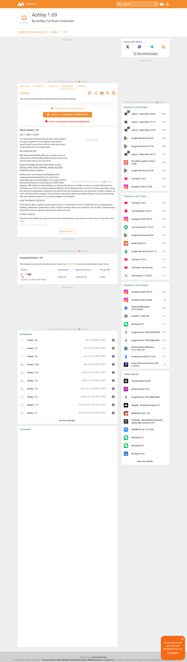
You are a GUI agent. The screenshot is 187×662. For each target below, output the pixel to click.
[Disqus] (67, 539)
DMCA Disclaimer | (96, 660)
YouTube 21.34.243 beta (142, 267)
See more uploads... (67, 420)
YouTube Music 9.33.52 (141, 211)
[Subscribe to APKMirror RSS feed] (163, 48)
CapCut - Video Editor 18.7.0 (143, 154)
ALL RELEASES (67, 86)
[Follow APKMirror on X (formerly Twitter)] (127, 48)
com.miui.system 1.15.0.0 (142, 227)
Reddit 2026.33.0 (138, 243)
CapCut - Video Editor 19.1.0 (143, 122)
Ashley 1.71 (32, 413)
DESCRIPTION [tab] (39, 86)
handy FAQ (71, 264)
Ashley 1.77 (32, 348)
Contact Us (108, 660)
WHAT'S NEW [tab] (24, 86)
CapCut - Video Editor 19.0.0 (143, 130)
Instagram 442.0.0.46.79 (141, 219)
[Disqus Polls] (67, 467)
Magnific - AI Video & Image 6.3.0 (145, 405)
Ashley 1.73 (32, 389)
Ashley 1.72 (32, 397)
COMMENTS (81, 86)
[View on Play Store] (101, 93)
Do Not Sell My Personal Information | (71, 660)
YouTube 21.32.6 (138, 259)
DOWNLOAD (52, 86)
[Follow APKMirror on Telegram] (151, 48)
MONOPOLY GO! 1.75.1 (141, 413)
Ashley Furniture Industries (55, 21)
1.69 (25, 274)
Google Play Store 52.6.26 (142, 170)
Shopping (24, 93)
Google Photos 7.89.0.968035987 (145, 340)
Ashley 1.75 (32, 356)
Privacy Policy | (48, 660)
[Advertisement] (67, 60)
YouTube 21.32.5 (138, 179)
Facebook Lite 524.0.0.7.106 (143, 356)
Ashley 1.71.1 (33, 405)
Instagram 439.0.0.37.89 (141, 187)
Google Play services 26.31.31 (144, 251)
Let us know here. (99, 657)
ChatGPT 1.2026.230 (140, 316)
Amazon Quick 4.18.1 (140, 389)
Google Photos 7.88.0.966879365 (145, 332)
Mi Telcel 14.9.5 (138, 454)
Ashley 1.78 (32, 340)
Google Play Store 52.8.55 (142, 235)
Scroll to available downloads (69, 114)
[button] (89, 93)
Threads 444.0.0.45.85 (141, 381)
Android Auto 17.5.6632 (141, 276)
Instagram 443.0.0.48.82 (141, 300)
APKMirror (31, 4)
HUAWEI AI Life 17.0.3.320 (142, 429)
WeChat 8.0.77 (137, 437)
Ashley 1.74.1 (33, 373)
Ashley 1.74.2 (33, 364)
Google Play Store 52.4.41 (142, 138)
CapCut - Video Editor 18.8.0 (143, 114)
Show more (66, 231)
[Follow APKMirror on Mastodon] (139, 48)
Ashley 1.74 (32, 381)
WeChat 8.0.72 (137, 324)
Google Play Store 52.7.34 (142, 146)
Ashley (54, 32)
